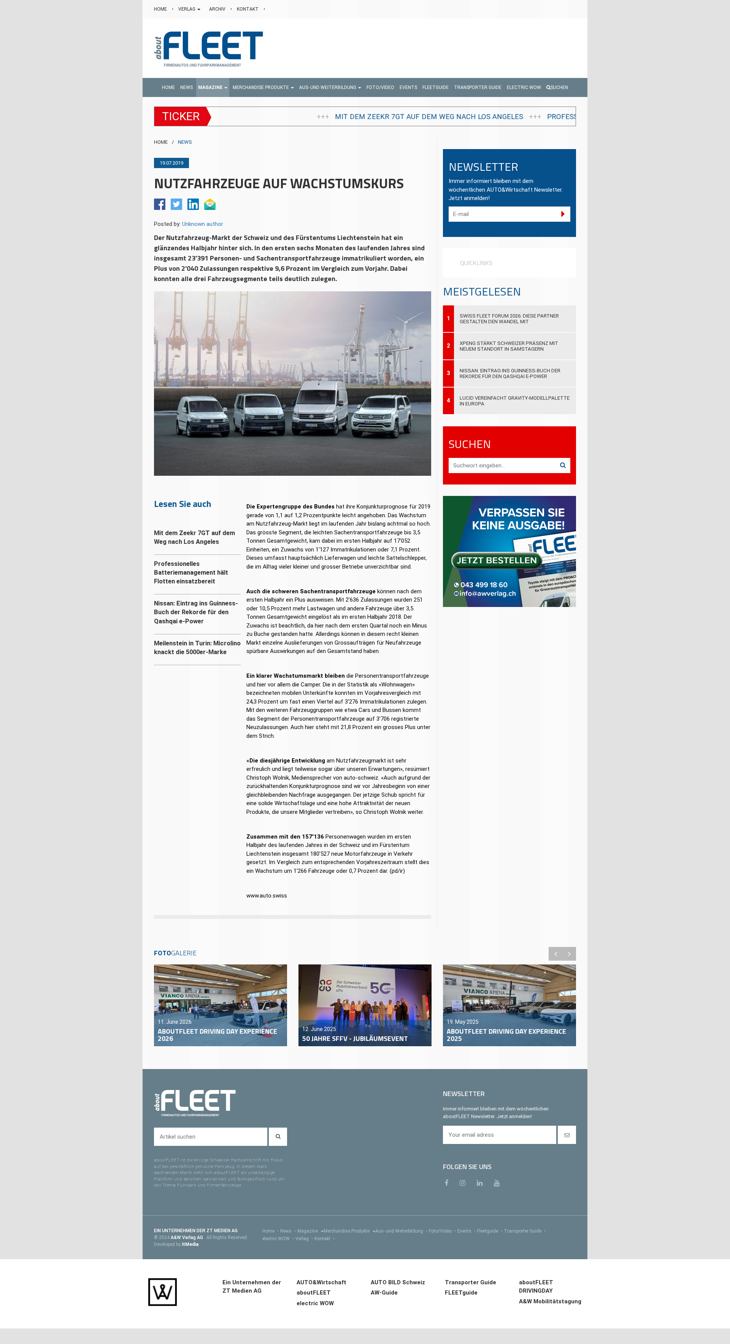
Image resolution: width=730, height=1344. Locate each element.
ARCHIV (218, 9)
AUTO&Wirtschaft (321, 1282)
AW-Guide (384, 1292)
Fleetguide (489, 1231)
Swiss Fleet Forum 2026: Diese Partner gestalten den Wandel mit (509, 318)
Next (569, 954)
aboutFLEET (314, 1292)
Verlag (304, 1238)
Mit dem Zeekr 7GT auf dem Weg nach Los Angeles (302, 117)
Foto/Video (442, 1231)
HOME (161, 9)
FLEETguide (461, 1292)
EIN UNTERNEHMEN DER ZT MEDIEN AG (196, 1230)
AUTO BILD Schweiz (398, 1282)
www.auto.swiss (266, 895)
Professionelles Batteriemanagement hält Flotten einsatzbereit (547, 117)
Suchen (559, 87)
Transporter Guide (525, 1231)
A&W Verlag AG (187, 1237)
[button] (212, 87)
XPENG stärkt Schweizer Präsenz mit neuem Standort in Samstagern (509, 346)
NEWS (185, 142)
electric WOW (278, 1238)
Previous (555, 954)
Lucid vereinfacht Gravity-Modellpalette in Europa (515, 401)
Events (466, 1231)
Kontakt (324, 1238)
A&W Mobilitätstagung (550, 1301)
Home (270, 1231)
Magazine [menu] (308, 1231)
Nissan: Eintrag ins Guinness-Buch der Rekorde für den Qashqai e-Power (510, 373)
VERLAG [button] (187, 9)
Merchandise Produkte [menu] (347, 1231)
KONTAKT (248, 9)
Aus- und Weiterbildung (401, 1231)
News (288, 1231)
